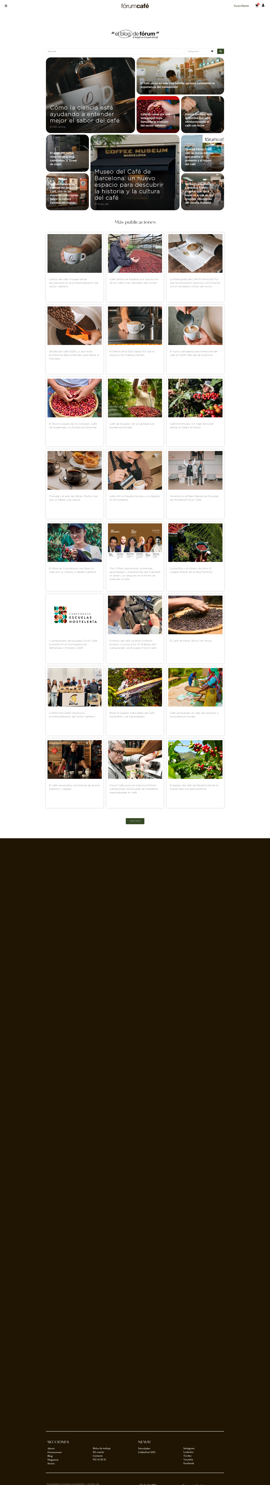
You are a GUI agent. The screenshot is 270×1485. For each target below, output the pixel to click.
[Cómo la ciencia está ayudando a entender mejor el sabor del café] (90, 95)
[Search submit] (220, 51)
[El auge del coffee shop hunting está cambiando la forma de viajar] (67, 153)
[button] (6, 6)
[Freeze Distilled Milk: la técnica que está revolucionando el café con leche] (202, 114)
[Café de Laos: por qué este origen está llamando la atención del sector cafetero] (158, 114)
